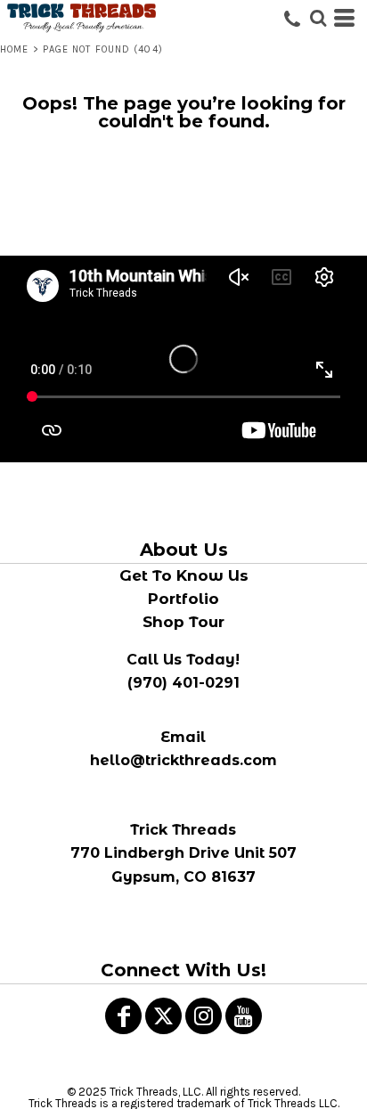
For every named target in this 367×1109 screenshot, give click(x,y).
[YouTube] (243, 1016)
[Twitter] (163, 1016)
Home (14, 49)
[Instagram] (203, 1016)
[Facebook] (123, 1016)
